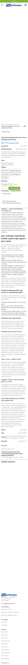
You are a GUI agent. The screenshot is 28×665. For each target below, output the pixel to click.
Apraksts (4, 209)
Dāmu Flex (9, 436)
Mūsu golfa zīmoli (6, 609)
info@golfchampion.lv (9, 603)
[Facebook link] (12, 1)
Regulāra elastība (17, 436)
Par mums (4, 622)
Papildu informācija (16, 209)
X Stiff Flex (21, 438)
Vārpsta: (3, 167)
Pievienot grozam (14, 188)
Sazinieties (4, 625)
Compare (6, 191)
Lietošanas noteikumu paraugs (10, 612)
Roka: (3, 160)
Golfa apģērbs (5, 650)
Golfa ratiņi (4, 638)
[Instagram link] (16, 1)
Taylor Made (23, 430)
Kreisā (20, 433)
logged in (11, 457)
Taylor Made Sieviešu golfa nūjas (11, 203)
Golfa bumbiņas (5, 641)
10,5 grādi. (21, 441)
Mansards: (4, 181)
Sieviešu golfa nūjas (21, 149)
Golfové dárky (5, 659)
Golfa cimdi (4, 644)
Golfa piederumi (5, 653)
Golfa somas (4, 635)
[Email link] (14, 1)
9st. (26, 441)
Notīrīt (16, 184)
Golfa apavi (4, 647)
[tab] (4, 209)
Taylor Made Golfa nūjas (9, 201)
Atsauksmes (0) (6, 211)
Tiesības (24, 433)
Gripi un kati (4, 656)
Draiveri (16, 124)
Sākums (3, 124)
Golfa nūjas (10, 124)
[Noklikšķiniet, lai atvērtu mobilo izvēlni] (2, 5)
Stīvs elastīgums (13, 438)
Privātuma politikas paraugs (9, 615)
